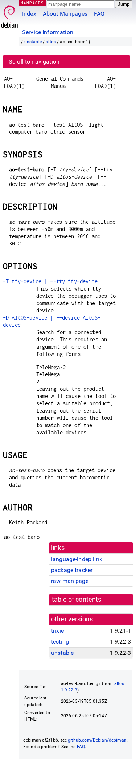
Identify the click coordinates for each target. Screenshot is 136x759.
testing (60, 641)
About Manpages (65, 13)
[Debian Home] (9, 14)
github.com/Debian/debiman (97, 740)
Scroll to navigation (34, 61)
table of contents (77, 599)
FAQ (99, 13)
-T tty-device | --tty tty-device (50, 281)
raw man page (69, 580)
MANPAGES (32, 2)
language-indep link (76, 559)
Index (29, 13)
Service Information (47, 32)
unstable (33, 41)
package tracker (71, 570)
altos (51, 41)
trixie (57, 630)
